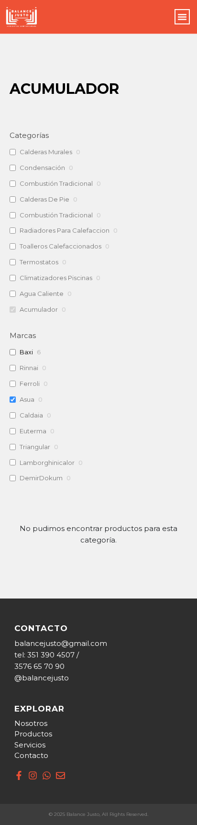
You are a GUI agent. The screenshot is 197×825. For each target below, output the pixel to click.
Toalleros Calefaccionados (60, 246)
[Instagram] (32, 775)
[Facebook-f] (18, 775)
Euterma (33, 431)
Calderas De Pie (44, 199)
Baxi (26, 352)
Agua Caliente (42, 293)
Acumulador (39, 309)
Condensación (42, 167)
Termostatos (39, 262)
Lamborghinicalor (47, 462)
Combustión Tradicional (56, 183)
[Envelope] (60, 775)
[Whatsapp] (46, 775)
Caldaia (31, 415)
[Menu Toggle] (182, 16)
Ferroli (30, 383)
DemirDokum (41, 478)
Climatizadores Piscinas (56, 278)
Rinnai (29, 368)
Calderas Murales (46, 152)
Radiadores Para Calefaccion (64, 230)
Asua (27, 399)
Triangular (35, 447)
